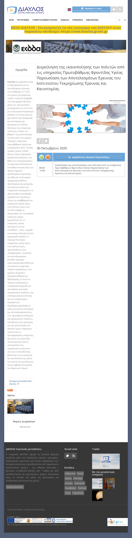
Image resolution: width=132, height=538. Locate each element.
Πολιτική (82, 488)
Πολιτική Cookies (14, 509)
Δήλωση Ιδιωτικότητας (34, 509)
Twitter (113, 9)
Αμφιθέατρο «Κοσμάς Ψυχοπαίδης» (91, 157)
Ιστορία (68, 483)
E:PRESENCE (77, 20)
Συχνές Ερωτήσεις (15, 487)
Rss (120, 9)
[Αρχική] (25, 10)
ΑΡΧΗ (11, 20)
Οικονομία (79, 483)
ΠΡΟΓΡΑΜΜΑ (23, 20)
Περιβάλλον (70, 488)
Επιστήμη (78, 478)
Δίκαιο (68, 478)
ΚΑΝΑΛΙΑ (65, 20)
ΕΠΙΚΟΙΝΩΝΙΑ (92, 20)
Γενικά (117, 102)
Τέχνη (68, 493)
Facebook (39, 141)
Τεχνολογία (78, 493)
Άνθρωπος (70, 473)
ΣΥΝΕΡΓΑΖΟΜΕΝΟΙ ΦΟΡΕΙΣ (45, 20)
